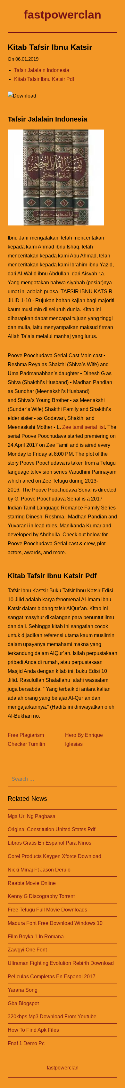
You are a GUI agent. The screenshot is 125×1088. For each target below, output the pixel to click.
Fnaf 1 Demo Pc (26, 1043)
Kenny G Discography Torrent (41, 896)
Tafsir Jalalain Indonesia (41, 70)
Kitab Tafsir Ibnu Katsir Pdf (44, 79)
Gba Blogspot (23, 1003)
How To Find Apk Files (33, 1030)
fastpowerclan (62, 14)
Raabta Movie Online (32, 883)
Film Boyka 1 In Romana (36, 936)
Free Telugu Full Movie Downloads (47, 909)
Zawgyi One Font (27, 949)
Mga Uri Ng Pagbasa (31, 816)
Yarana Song (23, 990)
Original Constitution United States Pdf (51, 829)
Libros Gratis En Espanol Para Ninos (49, 843)
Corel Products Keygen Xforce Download (54, 856)
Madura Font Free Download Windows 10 (55, 923)
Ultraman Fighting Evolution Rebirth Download (61, 963)
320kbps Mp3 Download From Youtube (52, 1016)
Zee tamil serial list (83, 427)
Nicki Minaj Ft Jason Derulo (39, 869)
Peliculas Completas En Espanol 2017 (52, 976)
